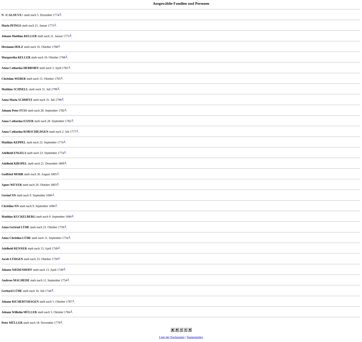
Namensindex (195, 337)
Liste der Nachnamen (172, 337)
